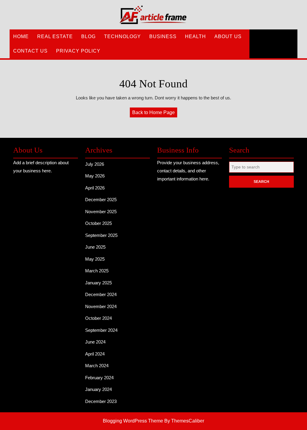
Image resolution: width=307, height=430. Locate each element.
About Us (228, 36)
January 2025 (98, 282)
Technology (122, 36)
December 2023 (101, 401)
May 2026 (95, 175)
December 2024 (101, 294)
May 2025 (95, 259)
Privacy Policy (78, 50)
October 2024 (98, 318)
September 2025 (101, 235)
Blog (88, 36)
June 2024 (95, 341)
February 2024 (99, 377)
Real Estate (55, 36)
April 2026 (95, 187)
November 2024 (101, 306)
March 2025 (97, 270)
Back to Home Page (154, 113)
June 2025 (95, 247)
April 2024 (95, 353)
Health (195, 36)
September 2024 (101, 330)
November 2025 (101, 211)
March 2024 (97, 365)
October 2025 (98, 223)
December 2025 (101, 199)
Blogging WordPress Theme (133, 420)
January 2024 (98, 389)
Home (21, 36)
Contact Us (30, 50)
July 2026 (94, 164)
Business (163, 36)
